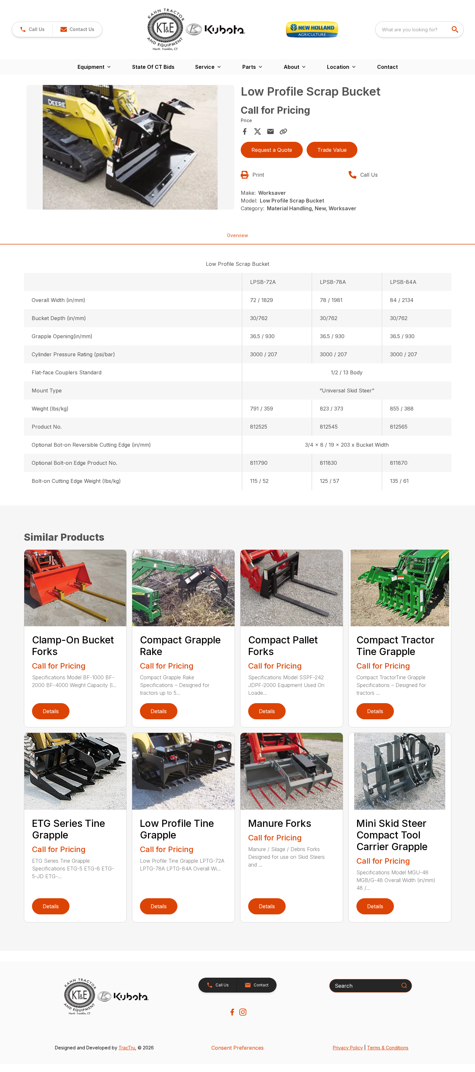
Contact (387, 67)
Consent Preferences (237, 1048)
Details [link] (51, 711)
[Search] (404, 985)
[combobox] (419, 29)
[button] (32, 29)
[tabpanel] (130, 148)
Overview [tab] (237, 235)
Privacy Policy (348, 1047)
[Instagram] (243, 1012)
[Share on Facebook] (244, 131)
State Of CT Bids (153, 67)
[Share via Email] (270, 131)
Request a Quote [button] (271, 150)
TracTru (127, 1047)
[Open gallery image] (130, 147)
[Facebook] (232, 1012)
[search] (455, 29)
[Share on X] (257, 131)
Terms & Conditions (387, 1047)
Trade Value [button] (332, 150)
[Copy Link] (283, 131)
